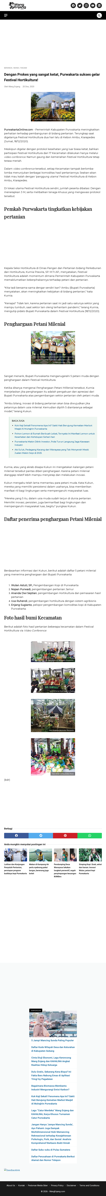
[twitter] (41, 835)
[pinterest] (65, 835)
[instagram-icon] (86, 5)
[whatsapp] (89, 835)
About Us (11, 1185)
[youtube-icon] (92, 5)
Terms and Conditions (89, 1185)
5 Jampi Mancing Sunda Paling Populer (52, 1040)
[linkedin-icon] (99, 5)
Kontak (21, 1185)
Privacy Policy (57, 1185)
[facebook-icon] (73, 5)
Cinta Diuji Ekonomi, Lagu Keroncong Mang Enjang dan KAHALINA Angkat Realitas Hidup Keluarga (51, 1061)
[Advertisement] (53, 43)
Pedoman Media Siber (38, 1185)
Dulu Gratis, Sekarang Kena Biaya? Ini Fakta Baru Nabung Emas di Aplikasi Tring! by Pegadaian (51, 1075)
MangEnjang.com (57, 1191)
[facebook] (16, 835)
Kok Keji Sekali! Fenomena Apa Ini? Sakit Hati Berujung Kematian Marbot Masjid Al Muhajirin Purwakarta (53, 1100)
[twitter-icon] (79, 5)
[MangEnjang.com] (19, 5)
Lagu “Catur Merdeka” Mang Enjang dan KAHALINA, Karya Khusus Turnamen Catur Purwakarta (52, 1114)
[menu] (5, 15)
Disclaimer (71, 1185)
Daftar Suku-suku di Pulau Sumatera (50, 1149)
